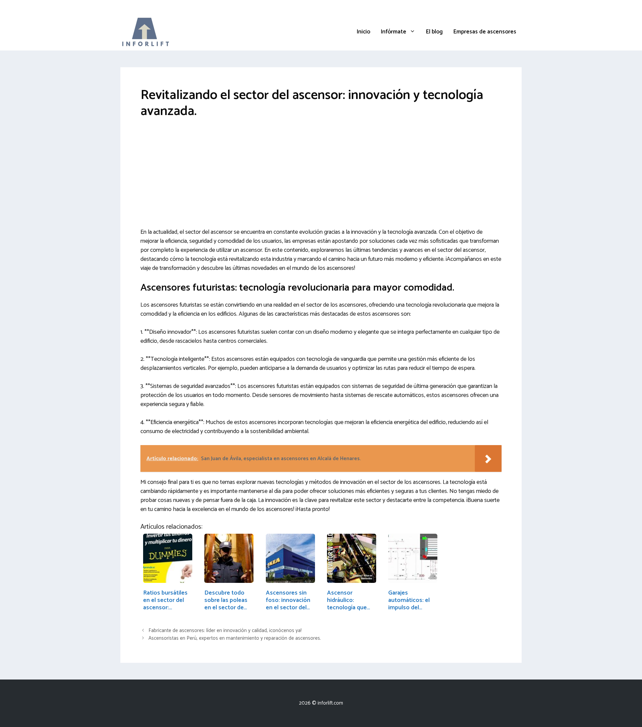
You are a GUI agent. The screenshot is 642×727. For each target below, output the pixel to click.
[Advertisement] (321, 178)
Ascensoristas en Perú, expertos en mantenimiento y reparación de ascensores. (234, 638)
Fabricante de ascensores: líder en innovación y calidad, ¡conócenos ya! (225, 630)
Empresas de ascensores (484, 31)
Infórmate (393, 31)
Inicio (363, 31)
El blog (434, 31)
